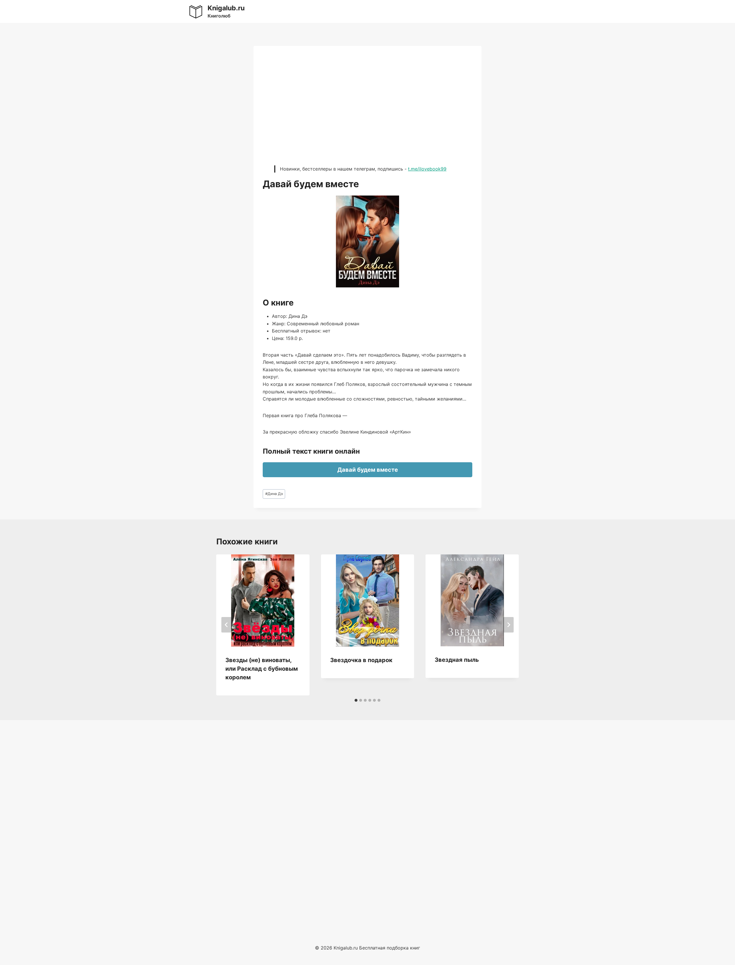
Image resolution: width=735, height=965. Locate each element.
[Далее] (508, 625)
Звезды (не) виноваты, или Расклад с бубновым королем (261, 669)
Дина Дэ (274, 494)
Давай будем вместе (367, 469)
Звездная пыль (457, 659)
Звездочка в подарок (361, 660)
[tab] (356, 700)
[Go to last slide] (226, 625)
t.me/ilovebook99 (427, 169)
